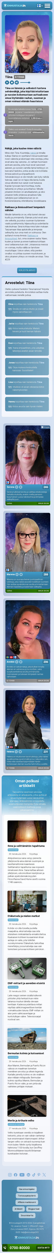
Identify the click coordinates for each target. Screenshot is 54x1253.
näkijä (33, 153)
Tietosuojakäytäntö (27, 1196)
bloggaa (46, 427)
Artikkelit (19, 1209)
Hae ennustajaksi (26, 1189)
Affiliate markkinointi (27, 1202)
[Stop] (12, 82)
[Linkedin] (28, 1174)
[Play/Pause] (7, 82)
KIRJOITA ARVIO (27, 270)
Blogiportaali (33, 1209)
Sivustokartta (27, 1215)
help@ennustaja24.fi (29, 1232)
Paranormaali (13, 850)
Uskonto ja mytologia (16, 1124)
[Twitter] (44, 1174)
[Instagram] (10, 1174)
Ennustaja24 (16, 1223)
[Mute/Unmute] (17, 82)
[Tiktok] (33, 1174)
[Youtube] (22, 1174)
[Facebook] (15, 1174)
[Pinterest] (39, 1174)
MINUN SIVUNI (43, 503)
